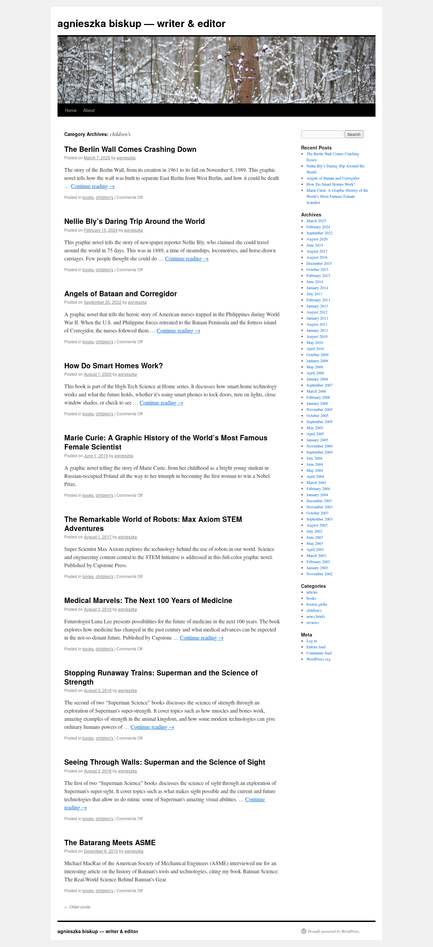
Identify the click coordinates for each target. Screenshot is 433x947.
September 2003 (319, 519)
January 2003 (317, 567)
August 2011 (316, 324)
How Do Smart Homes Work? (113, 365)
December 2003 (319, 500)
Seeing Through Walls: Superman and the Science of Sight (164, 762)
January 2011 (317, 330)
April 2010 (315, 348)
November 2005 (319, 409)
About (89, 110)
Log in (311, 640)
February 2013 (318, 299)
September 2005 (319, 421)
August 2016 (316, 257)
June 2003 (314, 537)
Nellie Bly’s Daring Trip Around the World (134, 221)
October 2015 (317, 269)
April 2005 (315, 433)
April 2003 (315, 549)
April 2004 (315, 476)
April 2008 (315, 372)
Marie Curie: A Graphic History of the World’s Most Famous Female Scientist (166, 442)
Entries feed (315, 646)
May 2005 (314, 427)
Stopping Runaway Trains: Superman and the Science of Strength (161, 677)
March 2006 (316, 391)
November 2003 (319, 506)
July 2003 (314, 531)
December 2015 (319, 263)
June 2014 (314, 281)
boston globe (316, 604)
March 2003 (316, 555)
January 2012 (317, 318)
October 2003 (317, 512)
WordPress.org (318, 659)
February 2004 (318, 488)
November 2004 (319, 445)
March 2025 (316, 220)
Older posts (77, 906)
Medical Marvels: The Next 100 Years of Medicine (148, 600)
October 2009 (317, 354)
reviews (312, 622)
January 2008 (317, 379)
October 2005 (317, 415)
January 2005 (317, 439)
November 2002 (319, 573)
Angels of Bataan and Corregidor (120, 293)
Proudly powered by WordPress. (334, 931)
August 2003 (316, 525)
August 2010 (316, 336)
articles (312, 592)
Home (70, 110)
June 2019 (314, 245)
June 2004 (314, 464)
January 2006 (317, 403)
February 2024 (318, 226)
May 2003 (314, 543)
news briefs (315, 616)
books (88, 197)
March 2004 (316, 482)
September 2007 (319, 385)
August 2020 (316, 238)
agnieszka (126, 157)
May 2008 (314, 366)
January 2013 (317, 305)
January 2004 (317, 494)
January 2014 (317, 287)
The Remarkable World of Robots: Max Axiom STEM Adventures (153, 523)
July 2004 (314, 458)
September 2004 (319, 452)
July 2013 (314, 293)
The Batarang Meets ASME (110, 842)
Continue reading (93, 185)
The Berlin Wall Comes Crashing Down (130, 149)
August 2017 (316, 251)
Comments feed (319, 652)
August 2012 (316, 312)
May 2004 (314, 470)
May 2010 (314, 342)
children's (104, 197)
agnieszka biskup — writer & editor (142, 23)
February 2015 (318, 275)
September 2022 (319, 232)
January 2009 (317, 360)
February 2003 (318, 561)
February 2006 (318, 397)
